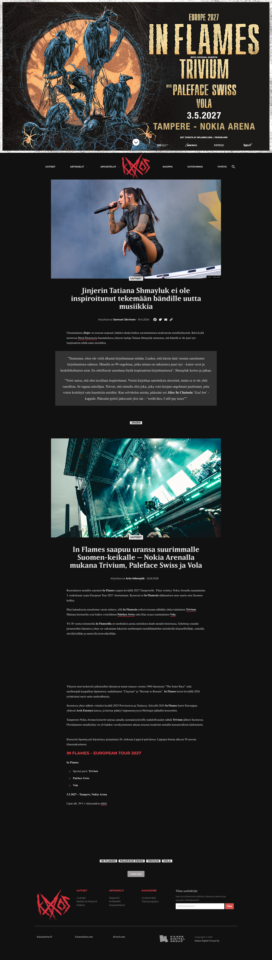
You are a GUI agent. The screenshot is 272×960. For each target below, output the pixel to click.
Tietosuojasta (150, 901)
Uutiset (136, 278)
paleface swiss (131, 861)
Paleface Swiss (126, 614)
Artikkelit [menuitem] (77, 167)
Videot (80, 905)
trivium (153, 861)
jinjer (136, 422)
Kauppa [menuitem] (168, 167)
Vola (173, 614)
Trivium (191, 609)
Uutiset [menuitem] (50, 167)
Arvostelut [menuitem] (108, 167)
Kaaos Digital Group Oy (207, 940)
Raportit (114, 897)
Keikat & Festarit (86, 901)
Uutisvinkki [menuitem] (195, 167)
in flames (108, 861)
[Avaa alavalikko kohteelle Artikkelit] (86, 166)
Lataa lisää (136, 874)
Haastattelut (117, 905)
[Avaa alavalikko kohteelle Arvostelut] (119, 166)
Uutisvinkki (149, 897)
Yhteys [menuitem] (222, 167)
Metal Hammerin (87, 338)
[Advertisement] (136, 660)
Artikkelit (115, 901)
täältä (104, 803)
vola (167, 861)
